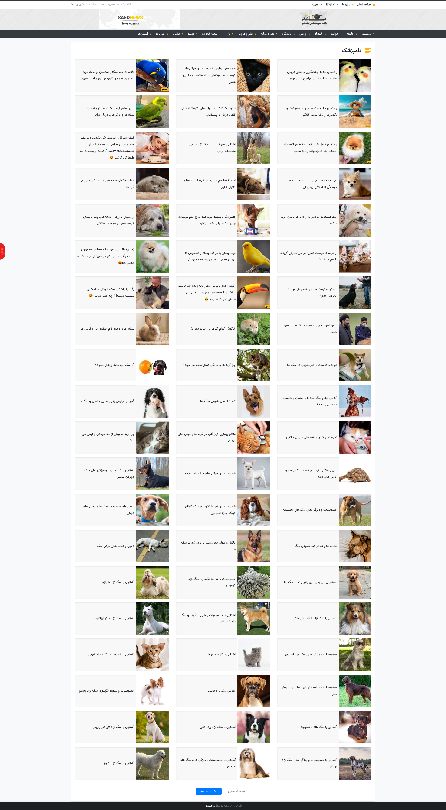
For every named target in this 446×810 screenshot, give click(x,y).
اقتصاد (319, 33)
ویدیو (191, 33)
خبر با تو (161, 33)
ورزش (303, 33)
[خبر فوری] (2, 251)
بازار (228, 33)
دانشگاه (287, 33)
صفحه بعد (211, 791)
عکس (177, 33)
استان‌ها (143, 33)
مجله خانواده (210, 33)
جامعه (350, 33)
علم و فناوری (245, 33)
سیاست (367, 33)
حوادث (335, 33)
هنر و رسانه (268, 33)
